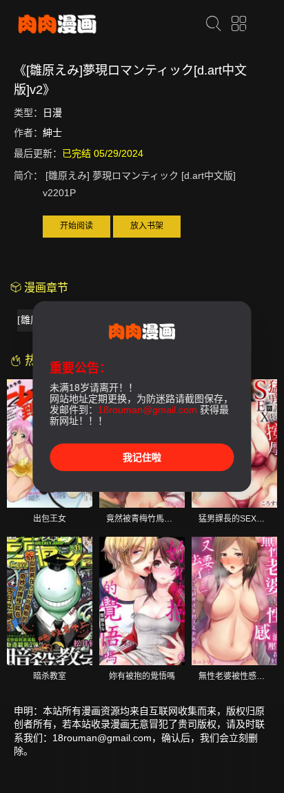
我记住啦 (142, 457)
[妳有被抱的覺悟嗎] (142, 601)
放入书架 (146, 226)
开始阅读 (76, 226)
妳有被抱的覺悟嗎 (142, 676)
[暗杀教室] (49, 601)
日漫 (52, 112)
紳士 (52, 132)
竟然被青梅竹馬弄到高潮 (151, 519)
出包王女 (49, 519)
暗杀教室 (49, 676)
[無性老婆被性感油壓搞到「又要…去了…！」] (234, 601)
